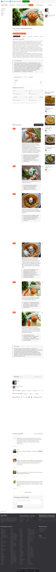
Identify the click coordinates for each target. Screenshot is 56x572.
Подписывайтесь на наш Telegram (16, 1)
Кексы (21, 538)
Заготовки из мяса (31, 531)
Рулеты (21, 539)
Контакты (38, 568)
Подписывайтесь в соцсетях (27, 516)
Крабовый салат (13, 544)
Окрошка (2, 540)
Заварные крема (22, 559)
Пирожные (21, 553)
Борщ (2, 538)
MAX (27, 521)
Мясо (2, 543)
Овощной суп (3, 534)
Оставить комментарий (38, 433)
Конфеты (21, 550)
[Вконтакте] (21, 397)
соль (15, 83)
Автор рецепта (35, 36)
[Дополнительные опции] (38, 570)
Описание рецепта (17, 36)
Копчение (29, 535)
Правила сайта (19, 568)
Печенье (21, 533)
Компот (29, 544)
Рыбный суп (3, 533)
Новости (2, 13)
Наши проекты (43, 526)
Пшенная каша (13, 550)
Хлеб (20, 528)
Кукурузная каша (13, 558)
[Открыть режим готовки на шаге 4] (42, 244)
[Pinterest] (31, 397)
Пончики (21, 543)
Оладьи (21, 537)
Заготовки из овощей (31, 532)
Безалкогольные (30, 564)
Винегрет (12, 542)
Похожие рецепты (43, 36)
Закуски (2, 553)
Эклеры (21, 561)
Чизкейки (21, 554)
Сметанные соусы (31, 555)
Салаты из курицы (14, 534)
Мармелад (21, 555)
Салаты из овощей (14, 539)
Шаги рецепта (29, 36)
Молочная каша (13, 556)
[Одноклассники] (24, 397)
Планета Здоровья (5, 1)
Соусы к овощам (30, 550)
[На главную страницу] (4, 5)
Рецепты (2, 10)
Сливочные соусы (31, 551)
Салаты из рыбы (13, 538)
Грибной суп (3, 531)
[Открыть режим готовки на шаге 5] (42, 282)
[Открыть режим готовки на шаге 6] (42, 313)
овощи (15, 81)
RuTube (28, 520)
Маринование (30, 540)
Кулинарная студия (42, 528)
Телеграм (21, 520)
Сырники (21, 535)
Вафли (21, 542)
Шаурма (2, 562)
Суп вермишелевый (4, 535)
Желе (21, 556)
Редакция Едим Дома (42, 537)
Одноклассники (22, 519)
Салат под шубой (13, 545)
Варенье (29, 542)
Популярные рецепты (6, 526)
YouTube (28, 519)
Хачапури (21, 540)
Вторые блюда (3, 542)
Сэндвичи (2, 560)
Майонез (29, 560)
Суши (12, 529)
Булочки (21, 544)
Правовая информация (33, 568)
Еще (42, 390)
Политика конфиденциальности (25, 568)
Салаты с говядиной (14, 535)
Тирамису (21, 560)
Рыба (2, 548)
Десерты (21, 548)
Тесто (12, 564)
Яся (17, 480)
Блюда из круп (30, 538)
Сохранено (3, 8)
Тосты (12, 528)
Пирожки (21, 534)
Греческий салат (13, 543)
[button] (23, 570)
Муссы (21, 558)
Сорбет (29, 528)
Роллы (12, 531)
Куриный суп (3, 529)
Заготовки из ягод (31, 534)
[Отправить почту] (54, 520)
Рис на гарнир (30, 539)
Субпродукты (3, 545)
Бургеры (2, 559)
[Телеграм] (26, 397)
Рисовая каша (13, 553)
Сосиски (2, 555)
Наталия (18, 449)
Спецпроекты (41, 531)
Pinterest (21, 521)
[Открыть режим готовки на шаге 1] (42, 129)
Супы (2, 528)
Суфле (21, 562)
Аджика (29, 558)
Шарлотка (21, 545)
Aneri (17, 436)
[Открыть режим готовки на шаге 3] (42, 194)
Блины (21, 532)
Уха (1, 539)
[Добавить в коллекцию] (54, 97)
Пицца (21, 529)
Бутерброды (3, 556)
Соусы (29, 545)
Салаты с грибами (14, 537)
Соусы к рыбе (30, 549)
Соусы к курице (30, 548)
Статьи (2, 11)
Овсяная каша (13, 554)
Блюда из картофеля (31, 537)
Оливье (12, 540)
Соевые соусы (30, 553)
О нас (40, 536)
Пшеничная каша (13, 561)
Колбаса (2, 554)
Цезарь (12, 548)
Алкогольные (30, 562)
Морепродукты (3, 549)
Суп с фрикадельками (4, 537)
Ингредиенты (23, 36)
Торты (21, 549)
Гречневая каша (13, 555)
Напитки (29, 561)
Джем (29, 543)
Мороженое (22, 551)
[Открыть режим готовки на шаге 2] (42, 166)
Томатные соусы (30, 554)
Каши (11, 549)
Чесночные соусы (31, 556)
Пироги (21, 531)
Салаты (12, 532)
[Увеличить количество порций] (27, 77)
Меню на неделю (25, 1)
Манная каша (13, 551)
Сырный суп (3, 532)
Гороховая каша (13, 560)
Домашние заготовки (31, 529)
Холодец (2, 564)
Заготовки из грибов (31, 533)
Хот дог (2, 561)
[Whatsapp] (29, 397)
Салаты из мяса (13, 533)
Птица (2, 544)
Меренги (21, 564)
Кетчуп (29, 559)
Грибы (2, 551)
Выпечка (12, 562)
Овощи (2, 550)
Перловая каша (13, 559)
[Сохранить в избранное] (52, 97)
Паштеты (2, 558)
